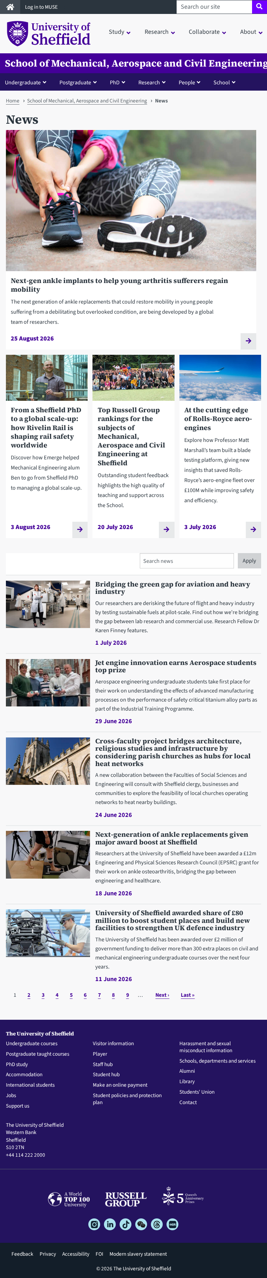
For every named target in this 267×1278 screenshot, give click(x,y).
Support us (17, 1106)
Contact (188, 1102)
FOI (99, 1254)
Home (12, 101)
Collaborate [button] (204, 32)
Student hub (106, 1074)
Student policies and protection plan (127, 1099)
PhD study (17, 1064)
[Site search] (259, 7)
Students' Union (197, 1092)
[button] (27, 82)
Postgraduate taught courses (37, 1054)
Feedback (22, 1254)
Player (100, 1054)
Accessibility (75, 1254)
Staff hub (103, 1064)
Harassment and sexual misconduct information (205, 1047)
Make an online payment (120, 1085)
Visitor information (113, 1043)
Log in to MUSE (42, 7)
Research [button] (157, 32)
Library (187, 1081)
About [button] (248, 32)
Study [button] (116, 32)
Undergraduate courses (31, 1043)
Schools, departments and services (217, 1061)
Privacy (48, 1254)
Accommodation (24, 1074)
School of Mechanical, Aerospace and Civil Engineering (87, 101)
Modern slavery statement (138, 1254)
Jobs (11, 1095)
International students (30, 1085)
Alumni (187, 1071)
